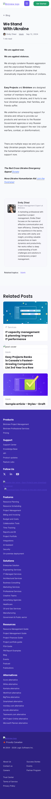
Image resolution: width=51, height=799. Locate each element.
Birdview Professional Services (16, 428)
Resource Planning (11, 502)
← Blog (6, 15)
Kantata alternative (11, 688)
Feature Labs (8, 462)
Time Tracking (9, 528)
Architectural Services (12, 578)
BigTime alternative (11, 697)
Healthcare (7, 604)
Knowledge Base (10, 449)
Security (6, 549)
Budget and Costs (11, 519)
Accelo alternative (10, 710)
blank (21, 34)
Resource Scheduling (12, 506)
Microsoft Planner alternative (15, 723)
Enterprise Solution (11, 565)
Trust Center (8, 777)
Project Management (12, 510)
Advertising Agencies (12, 600)
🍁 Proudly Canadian (12, 742)
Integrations (8, 540)
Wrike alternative (10, 684)
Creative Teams (9, 595)
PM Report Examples (12, 650)
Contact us (7, 766)
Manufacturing (9, 613)
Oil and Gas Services (12, 608)
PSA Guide (7, 646)
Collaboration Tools (11, 523)
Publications (8, 668)
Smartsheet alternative (12, 701)
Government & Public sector (15, 617)
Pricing (6, 433)
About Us (7, 762)
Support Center (9, 444)
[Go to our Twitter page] (5, 474)
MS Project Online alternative (15, 719)
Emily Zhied (11, 34)
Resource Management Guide (15, 629)
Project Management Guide (14, 633)
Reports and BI (9, 532)
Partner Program (34, 770)
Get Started (41, 3)
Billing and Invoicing (11, 515)
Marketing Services (11, 587)
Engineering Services (12, 570)
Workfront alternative (12, 693)
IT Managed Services (12, 574)
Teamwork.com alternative (14, 714)
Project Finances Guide (13, 638)
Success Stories (33, 762)
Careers (6, 770)
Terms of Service (10, 781)
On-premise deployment (13, 553)
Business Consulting (11, 583)
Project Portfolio (10, 536)
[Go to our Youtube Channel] (18, 474)
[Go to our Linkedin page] (11, 474)
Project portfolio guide (12, 642)
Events (6, 659)
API (4, 453)
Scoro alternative (10, 680)
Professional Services (12, 591)
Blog (5, 655)
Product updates (10, 457)
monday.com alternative (13, 706)
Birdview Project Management (16, 424)
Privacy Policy (9, 786)
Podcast (6, 663)
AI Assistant (8, 545)
